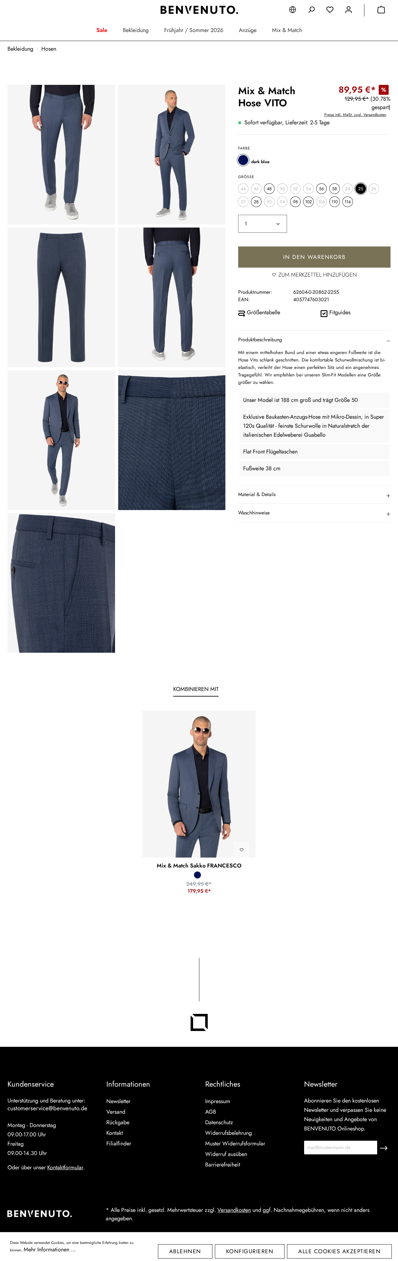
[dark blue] (243, 160)
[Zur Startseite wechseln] (199, 10)
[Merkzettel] (330, 11)
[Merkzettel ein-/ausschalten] (241, 850)
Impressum (217, 1101)
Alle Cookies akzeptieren (339, 1251)
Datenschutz (219, 1122)
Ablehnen (185, 1251)
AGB (210, 1112)
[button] (314, 339)
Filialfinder (118, 1143)
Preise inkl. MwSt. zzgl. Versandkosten (355, 114)
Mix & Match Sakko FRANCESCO (199, 866)
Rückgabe (117, 1122)
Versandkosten (234, 1210)
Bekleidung (136, 30)
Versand (115, 1112)
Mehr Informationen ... (50, 1249)
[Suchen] (311, 11)
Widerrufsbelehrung (228, 1133)
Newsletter (118, 1101)
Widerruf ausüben (226, 1154)
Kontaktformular (65, 1167)
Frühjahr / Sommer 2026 (193, 30)
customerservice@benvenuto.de (47, 1108)
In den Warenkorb (314, 257)
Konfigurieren (250, 1251)
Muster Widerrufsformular (235, 1143)
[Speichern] (384, 1147)
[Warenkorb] (381, 11)
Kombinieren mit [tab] (196, 689)
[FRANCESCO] (199, 784)
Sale (101, 30)
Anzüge (248, 30)
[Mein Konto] (348, 11)
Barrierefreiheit (222, 1165)
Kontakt (114, 1133)
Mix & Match (287, 30)
